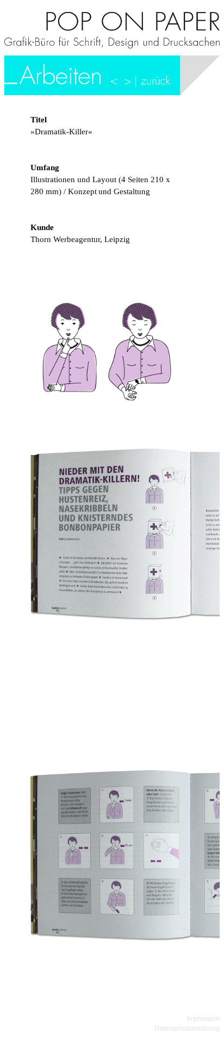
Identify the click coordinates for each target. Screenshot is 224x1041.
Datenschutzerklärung (187, 1028)
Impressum (203, 1018)
